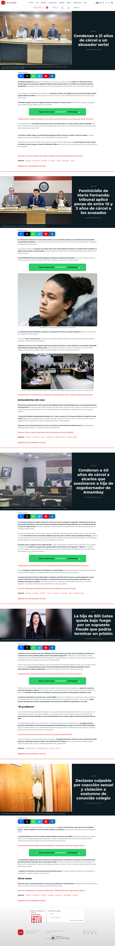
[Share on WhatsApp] (33, 76)
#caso (43, 437)
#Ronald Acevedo (78, 593)
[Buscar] (112, 3)
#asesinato (63, 593)
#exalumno (58, 895)
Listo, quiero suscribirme (76, 920)
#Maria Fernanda (60, 437)
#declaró (43, 895)
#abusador (65, 160)
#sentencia (36, 437)
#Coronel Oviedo (72, 437)
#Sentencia (36, 160)
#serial (72, 160)
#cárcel (58, 160)
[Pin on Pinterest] (46, 76)
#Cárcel (57, 748)
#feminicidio (50, 437)
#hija (70, 593)
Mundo (93, 611)
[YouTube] (95, 933)
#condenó (44, 160)
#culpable (51, 895)
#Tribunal (28, 160)
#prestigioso (67, 895)
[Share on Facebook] (21, 76)
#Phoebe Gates (30, 748)
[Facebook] (84, 933)
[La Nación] (9, 3)
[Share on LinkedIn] (52, 76)
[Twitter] (88, 933)
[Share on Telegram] (40, 76)
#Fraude (51, 748)
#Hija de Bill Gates (42, 748)
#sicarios (56, 593)
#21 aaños (52, 160)
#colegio (75, 895)
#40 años (43, 593)
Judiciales (93, 31)
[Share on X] (27, 76)
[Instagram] (92, 933)
